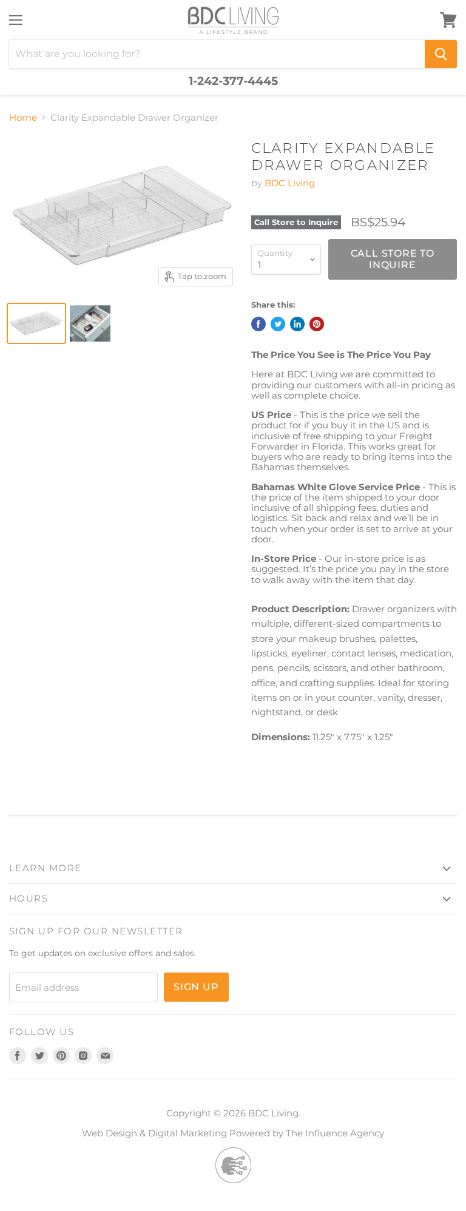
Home (23, 117)
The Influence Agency (335, 1133)
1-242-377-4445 (233, 81)
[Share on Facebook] (258, 324)
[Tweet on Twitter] (278, 324)
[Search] (441, 54)
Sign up (196, 987)
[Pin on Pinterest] (316, 324)
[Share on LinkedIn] (297, 324)
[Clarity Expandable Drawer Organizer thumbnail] (36, 323)
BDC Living (290, 183)
